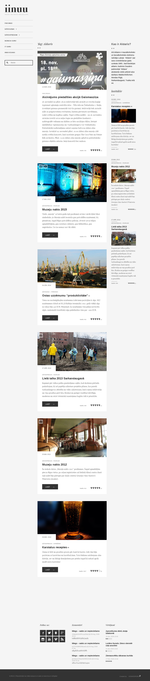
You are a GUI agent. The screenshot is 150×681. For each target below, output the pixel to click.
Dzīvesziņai (9, 29)
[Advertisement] (87, 21)
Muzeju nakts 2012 (54, 465)
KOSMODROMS (134, 676)
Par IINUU (8, 23)
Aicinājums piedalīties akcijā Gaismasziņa (70, 97)
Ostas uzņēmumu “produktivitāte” (65, 296)
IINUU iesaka (10, 53)
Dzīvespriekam (11, 35)
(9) (68, 547)
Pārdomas (54, 292)
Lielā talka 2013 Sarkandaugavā (63, 378)
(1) (89, 295)
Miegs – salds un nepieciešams (86, 631)
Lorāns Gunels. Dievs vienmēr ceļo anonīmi (119, 644)
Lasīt (50, 148)
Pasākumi (57, 206)
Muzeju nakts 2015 (54, 210)
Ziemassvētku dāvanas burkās (119, 655)
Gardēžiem (57, 543)
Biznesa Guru (10, 41)
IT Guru (8, 47)
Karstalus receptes (54, 547)
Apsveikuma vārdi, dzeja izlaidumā (116, 632)
